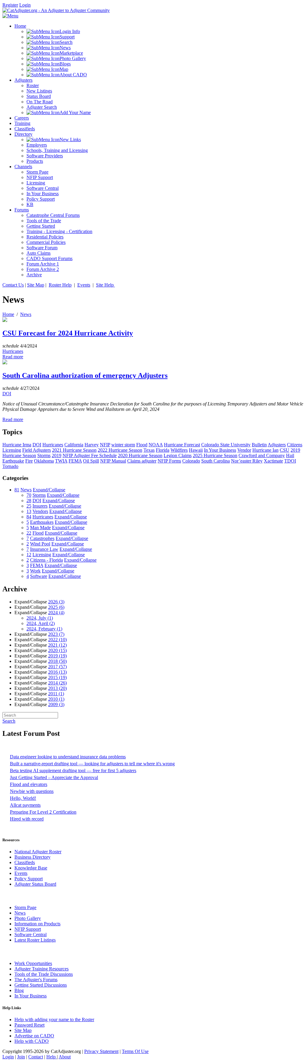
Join (21, 1056)
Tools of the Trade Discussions (43, 974)
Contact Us (13, 284)
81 (16, 489)
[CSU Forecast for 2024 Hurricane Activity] (4, 320)
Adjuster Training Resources (41, 968)
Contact (35, 1056)
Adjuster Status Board (35, 884)
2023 (56, 634)
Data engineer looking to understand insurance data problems (68, 756)
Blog (19, 990)
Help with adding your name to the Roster (54, 1019)
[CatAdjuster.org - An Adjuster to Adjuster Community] (56, 10)
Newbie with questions (32, 791)
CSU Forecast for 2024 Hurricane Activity (67, 333)
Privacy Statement (101, 1051)
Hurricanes (12, 351)
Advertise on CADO (34, 1035)
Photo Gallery (27, 918)
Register (10, 5)
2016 (57, 672)
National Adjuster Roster (37, 851)
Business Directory (32, 857)
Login (25, 5)
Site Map (35, 284)
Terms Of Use (135, 1051)
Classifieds (24, 862)
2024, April (40, 623)
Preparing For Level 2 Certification (43, 812)
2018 (57, 661)
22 (28, 533)
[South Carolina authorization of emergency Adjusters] (4, 362)
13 (28, 511)
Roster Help (60, 284)
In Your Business (30, 995)
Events (83, 284)
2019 (57, 655)
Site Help (105, 284)
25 (28, 505)
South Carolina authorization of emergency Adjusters (85, 375)
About (65, 1056)
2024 (56, 612)
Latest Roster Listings (35, 939)
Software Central (30, 934)
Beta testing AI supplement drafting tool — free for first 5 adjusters (73, 770)
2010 (56, 699)
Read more (12, 356)
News (25, 314)
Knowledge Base (30, 867)
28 (28, 500)
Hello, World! (23, 798)
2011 (56, 693)
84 (28, 516)
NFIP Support (27, 929)
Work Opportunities (33, 963)
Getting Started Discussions (40, 985)
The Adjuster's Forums (35, 979)
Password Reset (29, 1024)
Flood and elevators (28, 784)
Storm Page (25, 907)
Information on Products (37, 923)
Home (8, 314)
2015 (57, 677)
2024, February (44, 628)
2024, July (39, 618)
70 (28, 495)
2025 (56, 607)
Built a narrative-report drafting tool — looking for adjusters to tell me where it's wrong (92, 763)
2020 (57, 650)
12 (28, 554)
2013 (57, 688)
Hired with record (27, 818)
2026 (56, 601)
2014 (57, 682)
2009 (56, 704)
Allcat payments (25, 805)
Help (51, 1056)
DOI (6, 393)
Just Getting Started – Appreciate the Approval (54, 777)
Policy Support (28, 878)
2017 (57, 666)
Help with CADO (31, 1041)
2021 (57, 645)
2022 (57, 639)
